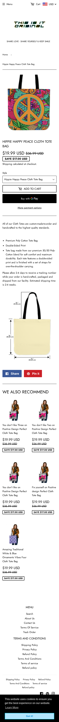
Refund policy (29, 668)
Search (29, 614)
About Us (29, 618)
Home (5, 54)
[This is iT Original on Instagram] (53, 694)
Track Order (29, 632)
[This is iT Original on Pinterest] (47, 694)
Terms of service (29, 663)
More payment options (29, 208)
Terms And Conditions (29, 659)
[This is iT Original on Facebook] (41, 694)
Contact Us (29, 623)
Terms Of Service (29, 627)
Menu (9, 4)
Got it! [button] (29, 716)
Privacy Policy (29, 649)
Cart (37, 4)
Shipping (7, 164)
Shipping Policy (29, 645)
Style (4, 173)
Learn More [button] (12, 707)
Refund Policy (29, 654)
